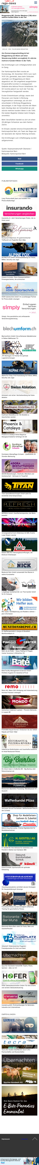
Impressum (6, 1139)
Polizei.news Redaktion (20, 49)
